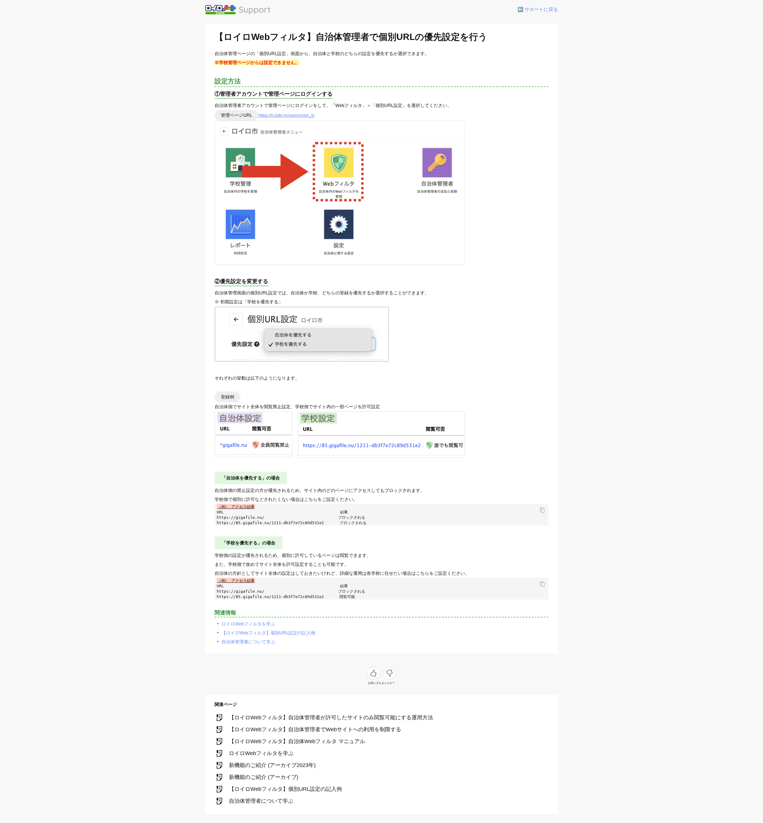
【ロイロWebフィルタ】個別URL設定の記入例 (268, 632)
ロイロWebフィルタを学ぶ (248, 623)
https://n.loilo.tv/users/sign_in (286, 115)
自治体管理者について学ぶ (248, 641)
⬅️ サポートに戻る (537, 9)
